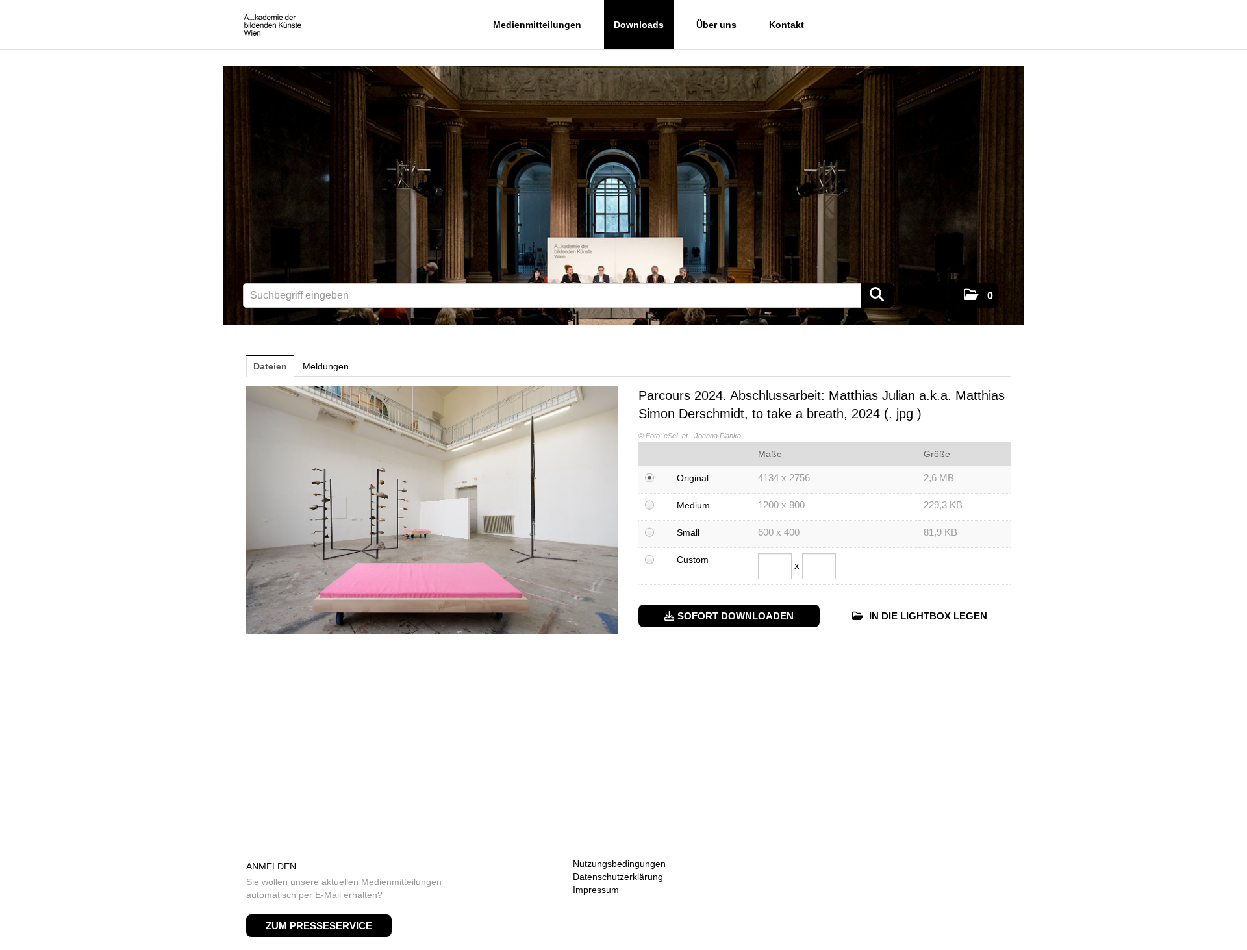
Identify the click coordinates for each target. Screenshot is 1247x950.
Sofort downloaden (735, 615)
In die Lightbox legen (926, 615)
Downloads (639, 24)
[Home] (272, 25)
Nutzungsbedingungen (619, 863)
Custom (693, 560)
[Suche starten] (877, 295)
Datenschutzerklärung (618, 876)
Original (693, 478)
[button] (978, 295)
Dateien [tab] (270, 366)
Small (688, 532)
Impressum (596, 889)
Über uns (716, 24)
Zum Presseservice (319, 925)
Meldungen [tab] (326, 366)
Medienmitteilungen (537, 24)
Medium (693, 505)
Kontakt (786, 24)
